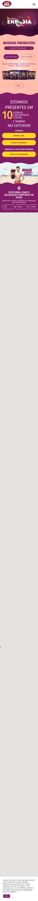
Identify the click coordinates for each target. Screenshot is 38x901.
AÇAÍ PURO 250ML (11, 57)
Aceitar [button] (6, 896)
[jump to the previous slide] (3, 23)
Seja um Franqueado (19, 154)
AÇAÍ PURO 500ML (27, 57)
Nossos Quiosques (19, 143)
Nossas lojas (19, 136)
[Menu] (34, 4)
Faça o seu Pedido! (19, 4)
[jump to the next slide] (35, 23)
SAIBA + (19, 86)
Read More (28, 890)
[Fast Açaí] (7, 4)
